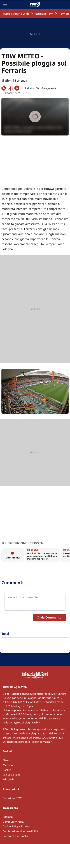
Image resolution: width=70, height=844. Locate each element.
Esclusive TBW (44, 13)
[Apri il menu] (5, 4)
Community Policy (13, 821)
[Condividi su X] (16, 88)
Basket (7, 770)
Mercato (8, 765)
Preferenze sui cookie (16, 836)
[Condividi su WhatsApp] (3, 88)
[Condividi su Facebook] (10, 88)
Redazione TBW (12, 798)
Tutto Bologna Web (16, 14)
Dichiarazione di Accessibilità (20, 831)
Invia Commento (49, 617)
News (6, 760)
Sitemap (8, 816)
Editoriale (8, 779)
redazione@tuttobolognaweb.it (21, 722)
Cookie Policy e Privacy (16, 826)
